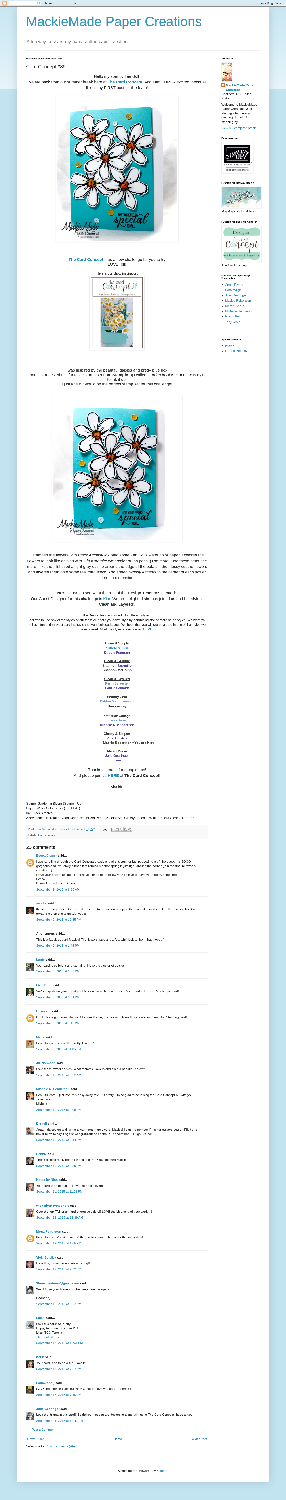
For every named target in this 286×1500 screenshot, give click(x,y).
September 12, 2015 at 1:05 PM (58, 1243)
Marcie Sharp (234, 306)
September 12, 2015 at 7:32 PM (58, 1269)
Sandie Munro (117, 648)
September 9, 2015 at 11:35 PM (58, 1049)
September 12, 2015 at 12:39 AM (59, 1217)
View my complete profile (239, 128)
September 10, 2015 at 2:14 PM (58, 1140)
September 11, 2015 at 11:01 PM (59, 1191)
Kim (106, 599)
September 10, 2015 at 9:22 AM (58, 1075)
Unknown (43, 1011)
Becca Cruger (46, 855)
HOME (230, 345)
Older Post (199, 1439)
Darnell (41, 1123)
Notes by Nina (47, 1179)
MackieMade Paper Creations (114, 21)
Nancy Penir (233, 316)
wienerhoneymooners (52, 1205)
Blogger (162, 1470)
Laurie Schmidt (117, 688)
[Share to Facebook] (125, 829)
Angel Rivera (234, 284)
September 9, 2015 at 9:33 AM (58, 889)
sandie (41, 903)
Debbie (41, 1154)
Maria (40, 1037)
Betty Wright (233, 290)
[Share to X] (121, 829)
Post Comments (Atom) (62, 1446)
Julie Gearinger (117, 755)
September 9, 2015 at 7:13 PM (58, 1023)
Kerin (40, 1357)
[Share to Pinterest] (130, 829)
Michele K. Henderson (53, 1089)
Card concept (46, 835)
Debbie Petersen (117, 652)
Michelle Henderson (239, 311)
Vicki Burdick (117, 738)
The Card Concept (125, 82)
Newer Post (35, 1439)
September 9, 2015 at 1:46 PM (58, 945)
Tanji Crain (232, 322)
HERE (113, 775)
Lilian (117, 760)
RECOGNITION (236, 351)
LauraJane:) (45, 1383)
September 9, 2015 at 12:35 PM (58, 919)
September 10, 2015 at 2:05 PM (58, 1109)
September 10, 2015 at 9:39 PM (58, 1166)
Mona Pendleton (48, 1231)
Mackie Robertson (238, 300)
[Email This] (113, 829)
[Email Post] (105, 829)
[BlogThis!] (117, 829)
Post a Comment (43, 1429)
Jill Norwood (45, 1063)
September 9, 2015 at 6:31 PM (58, 997)
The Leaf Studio (47, 1337)
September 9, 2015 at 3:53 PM (58, 971)
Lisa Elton (44, 985)
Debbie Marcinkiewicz (117, 701)
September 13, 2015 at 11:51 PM (59, 1343)
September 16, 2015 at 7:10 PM (58, 1394)
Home (118, 1439)
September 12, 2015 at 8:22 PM (58, 1304)
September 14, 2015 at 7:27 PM (58, 1369)
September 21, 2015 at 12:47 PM (59, 1420)
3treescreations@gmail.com (57, 1283)
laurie (40, 959)
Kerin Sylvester (117, 683)
